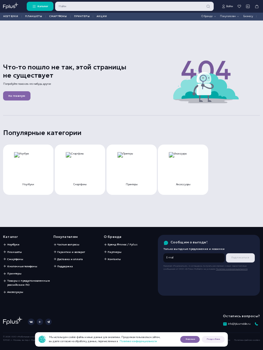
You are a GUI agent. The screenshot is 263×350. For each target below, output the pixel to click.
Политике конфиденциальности (138, 341)
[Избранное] (239, 6)
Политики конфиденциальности (232, 269)
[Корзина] (256, 6)
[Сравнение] (248, 6)
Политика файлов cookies (247, 340)
